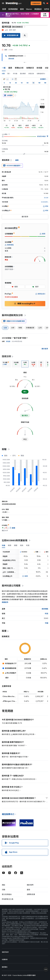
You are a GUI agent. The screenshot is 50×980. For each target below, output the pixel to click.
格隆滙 (8, 341)
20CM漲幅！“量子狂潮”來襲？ (15, 338)
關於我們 (30, 885)
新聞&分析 (19, 68)
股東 (4, 631)
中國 (46, 623)
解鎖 (26, 576)
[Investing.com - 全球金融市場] (14, 3)
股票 (4, 9)
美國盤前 (38, 9)
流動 (3, 890)
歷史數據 (23, 73)
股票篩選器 (13, 9)
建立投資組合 (7, 894)
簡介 (8, 73)
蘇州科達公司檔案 (11, 585)
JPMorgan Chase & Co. (12, 701)
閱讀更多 (5, 602)
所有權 (15, 73)
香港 (22, 9)
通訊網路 (45, 609)
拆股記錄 (31, 73)
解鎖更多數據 (41, 136)
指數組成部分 (41, 73)
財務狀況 (30, 68)
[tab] (6, 364)
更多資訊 (11, 59)
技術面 (39, 68)
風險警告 (4, 967)
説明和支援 (31, 894)
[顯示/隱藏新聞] (15, 79)
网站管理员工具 (7, 899)
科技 (46, 614)
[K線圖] (4, 79)
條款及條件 (5, 952)
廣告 (28, 890)
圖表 (10, 68)
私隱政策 (4, 959)
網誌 (3, 885)
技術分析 (6, 356)
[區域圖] (7, 79)
